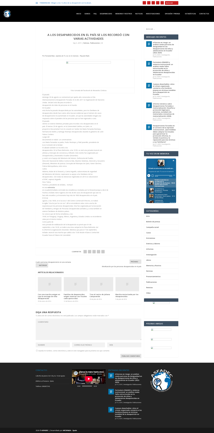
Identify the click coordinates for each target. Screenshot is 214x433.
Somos (87, 14)
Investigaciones (153, 14)
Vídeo (148, 293)
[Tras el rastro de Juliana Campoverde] (101, 284)
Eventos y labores (153, 244)
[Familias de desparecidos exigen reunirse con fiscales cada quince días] (75, 284)
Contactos (204, 14)
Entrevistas (150, 238)
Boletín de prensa (153, 222)
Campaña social (152, 227)
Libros (148, 260)
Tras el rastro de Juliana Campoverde (100, 295)
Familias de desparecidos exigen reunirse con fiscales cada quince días (75, 296)
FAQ (95, 14)
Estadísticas (190, 14)
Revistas (149, 287)
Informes (149, 249)
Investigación (166, 55)
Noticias (139, 14)
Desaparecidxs (106, 14)
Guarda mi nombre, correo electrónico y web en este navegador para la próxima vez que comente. (74, 351)
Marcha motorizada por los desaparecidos (126, 295)
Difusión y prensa (172, 14)
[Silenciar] (99, 386)
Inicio (78, 14)
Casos (148, 233)
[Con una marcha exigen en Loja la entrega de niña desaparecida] (50, 284)
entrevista (51, 187)
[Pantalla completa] (103, 386)
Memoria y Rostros (123, 14)
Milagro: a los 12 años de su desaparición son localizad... (71, 3)
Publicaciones (95, 43)
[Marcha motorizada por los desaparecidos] (127, 284)
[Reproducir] (75, 386)
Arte (148, 216)
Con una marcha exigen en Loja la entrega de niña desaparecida (49, 296)
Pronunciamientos (153, 276)
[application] (89, 378)
